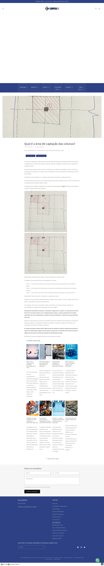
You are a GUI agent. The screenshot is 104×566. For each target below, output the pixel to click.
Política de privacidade (79, 557)
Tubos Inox (81, 88)
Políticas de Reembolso (58, 511)
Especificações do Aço (57, 525)
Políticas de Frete (56, 517)
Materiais (33, 87)
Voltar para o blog (53, 458)
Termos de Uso (56, 519)
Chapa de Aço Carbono (58, 535)
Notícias (45, 87)
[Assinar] (43, 547)
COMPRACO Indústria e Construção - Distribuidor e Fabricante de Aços (38, 557)
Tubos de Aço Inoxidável (58, 533)
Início (25, 150)
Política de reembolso (68, 557)
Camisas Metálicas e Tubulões (59, 530)
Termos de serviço (48, 559)
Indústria (68, 87)
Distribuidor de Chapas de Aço (59, 506)
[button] (3, 8)
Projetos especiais (41, 155)
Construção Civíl (58, 88)
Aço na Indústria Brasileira (58, 527)
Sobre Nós (54, 503)
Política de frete (57, 559)
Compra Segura (56, 509)
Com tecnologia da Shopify (57, 557)
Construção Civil (32, 150)
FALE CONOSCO (22, 500)
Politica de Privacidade (57, 514)
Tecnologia (23, 87)
